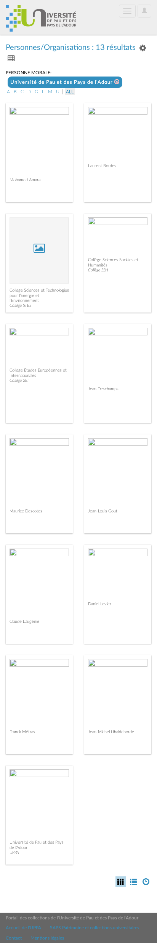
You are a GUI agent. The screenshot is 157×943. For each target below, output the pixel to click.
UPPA (14, 852)
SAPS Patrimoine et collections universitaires (94, 927)
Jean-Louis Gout (102, 511)
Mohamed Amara (25, 180)
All (70, 91)
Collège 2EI (19, 380)
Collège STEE (21, 305)
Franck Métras (22, 732)
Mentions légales (47, 938)
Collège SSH (98, 270)
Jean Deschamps (103, 389)
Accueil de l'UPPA (23, 927)
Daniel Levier (99, 604)
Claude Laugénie (24, 621)
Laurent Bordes (102, 166)
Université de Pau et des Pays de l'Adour (62, 82)
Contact (14, 938)
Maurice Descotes (26, 511)
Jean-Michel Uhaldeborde (111, 732)
